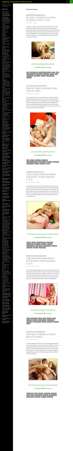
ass (28, 72)
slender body (30, 396)
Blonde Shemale (30, 15)
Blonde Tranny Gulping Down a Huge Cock (41, 19)
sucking (43, 75)
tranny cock (42, 247)
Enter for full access (43, 67)
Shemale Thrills (52, 395)
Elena (35, 22)
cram (53, 72)
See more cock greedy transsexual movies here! (43, 64)
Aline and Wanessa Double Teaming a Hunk (5, 214)
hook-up (49, 318)
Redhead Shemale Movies (41, 255)
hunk (54, 318)
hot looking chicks (41, 242)
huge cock (46, 74)
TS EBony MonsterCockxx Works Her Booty (6, 132)
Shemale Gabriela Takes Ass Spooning (41, 335)
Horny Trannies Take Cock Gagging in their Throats (6, 290)
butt (28, 318)
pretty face (44, 160)
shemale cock (39, 245)
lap (56, 74)
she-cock (45, 395)
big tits (32, 160)
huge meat (54, 393)
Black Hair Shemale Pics (41, 85)
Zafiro (48, 163)
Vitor (28, 323)
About (67, 1)
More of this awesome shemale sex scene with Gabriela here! (43, 385)
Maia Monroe (30, 244)
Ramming (35, 320)
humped (52, 74)
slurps (44, 321)
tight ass (29, 77)
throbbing (29, 247)
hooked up (47, 393)
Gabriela (49, 343)
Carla (33, 242)
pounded (29, 320)
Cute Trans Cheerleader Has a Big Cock (6, 200)
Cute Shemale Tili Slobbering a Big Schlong (5, 312)
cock (36, 393)
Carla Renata (34, 318)
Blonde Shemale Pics (39, 171)
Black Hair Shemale (30, 85)
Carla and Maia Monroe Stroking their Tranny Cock (41, 177)
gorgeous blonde (31, 74)
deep (58, 72)
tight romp (50, 396)
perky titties (30, 75)
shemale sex (37, 75)
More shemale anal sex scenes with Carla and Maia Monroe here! (43, 234)
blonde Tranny (34, 72)
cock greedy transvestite (44, 72)
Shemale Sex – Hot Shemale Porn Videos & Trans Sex (17, 1)
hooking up (39, 74)
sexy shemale (39, 395)
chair (40, 318)
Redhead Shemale (30, 255)
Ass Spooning (30, 393)
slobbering (56, 161)
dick (44, 318)
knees (33, 395)
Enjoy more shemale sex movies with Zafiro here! (43, 151)
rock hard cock (30, 245)
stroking (54, 245)
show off (50, 161)
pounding (44, 244)
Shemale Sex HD (42, 161)
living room (50, 242)
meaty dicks (37, 244)
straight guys (30, 163)
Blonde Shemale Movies (39, 15)
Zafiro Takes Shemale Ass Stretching (41, 89)
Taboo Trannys (50, 75)
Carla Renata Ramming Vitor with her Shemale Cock (41, 261)
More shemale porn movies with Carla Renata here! (43, 309)
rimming (50, 244)
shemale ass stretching (32, 161)
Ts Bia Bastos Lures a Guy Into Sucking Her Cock (6, 175)
